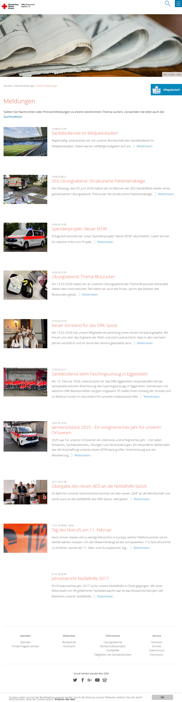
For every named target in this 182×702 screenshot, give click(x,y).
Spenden (25, 642)
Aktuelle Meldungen (25, 85)
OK (162, 697)
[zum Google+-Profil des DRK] (90, 680)
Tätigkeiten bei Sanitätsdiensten (113, 654)
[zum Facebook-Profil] (75, 680)
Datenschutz (156, 650)
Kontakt (156, 646)
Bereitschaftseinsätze (112, 646)
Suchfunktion (13, 117)
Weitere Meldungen (47, 85)
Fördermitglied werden (25, 646)
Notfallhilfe (112, 650)
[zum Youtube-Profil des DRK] (97, 680)
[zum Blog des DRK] (104, 680)
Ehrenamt (69, 646)
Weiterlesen (144, 146)
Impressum (156, 654)
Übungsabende (113, 642)
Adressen (156, 642)
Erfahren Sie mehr (65, 699)
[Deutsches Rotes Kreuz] (10, 7)
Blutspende (69, 642)
